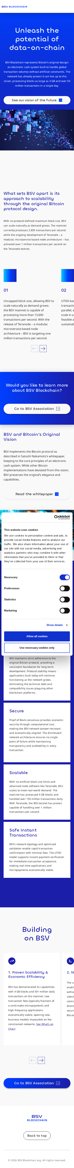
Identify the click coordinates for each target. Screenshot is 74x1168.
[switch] (65, 588)
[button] (34, 348)
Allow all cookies (37, 636)
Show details (55, 624)
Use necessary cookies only (37, 647)
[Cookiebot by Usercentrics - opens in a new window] (54, 517)
